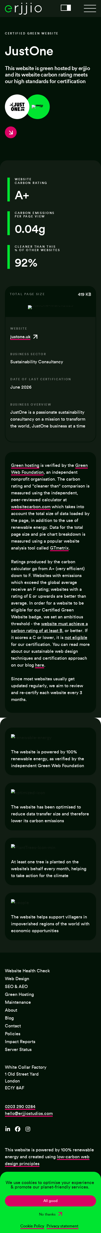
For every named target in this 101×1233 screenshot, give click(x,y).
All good (50, 1201)
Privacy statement (62, 1226)
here (39, 665)
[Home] (23, 13)
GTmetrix (59, 548)
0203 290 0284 (20, 1106)
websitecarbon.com (30, 506)
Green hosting (25, 465)
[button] (90, 9)
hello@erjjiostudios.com (29, 1113)
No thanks (47, 1214)
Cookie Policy (32, 1226)
